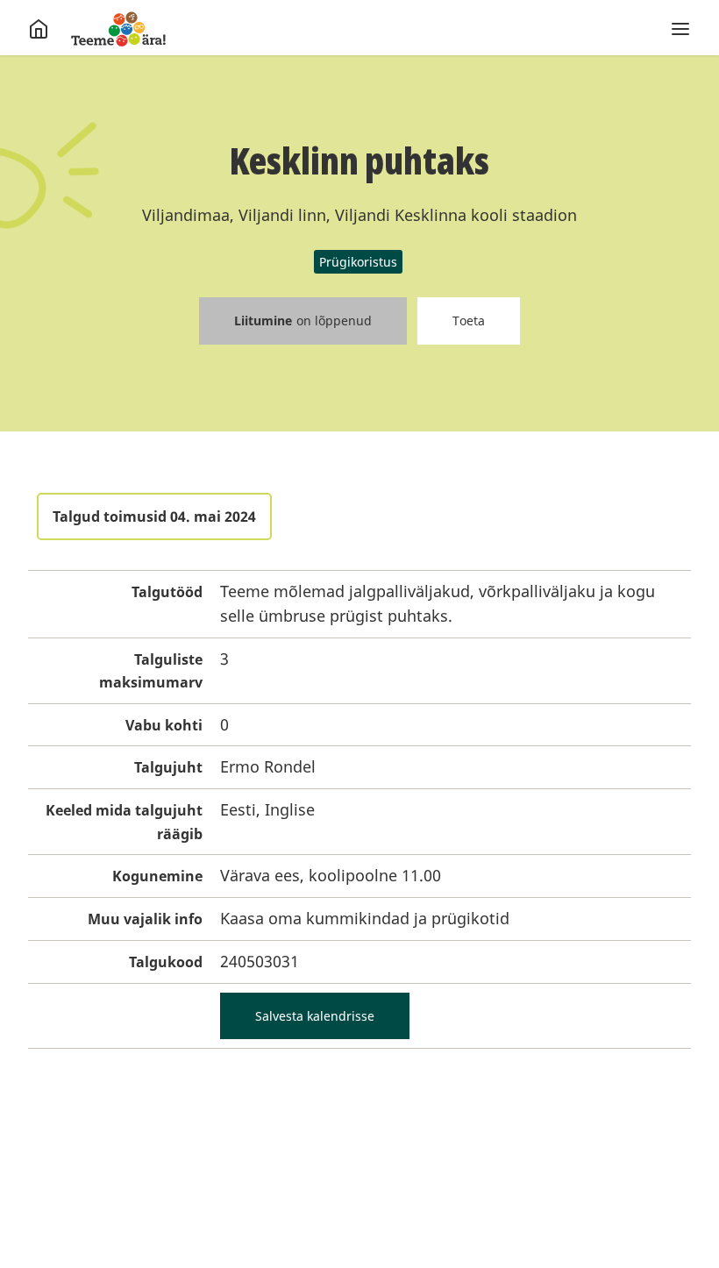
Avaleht (118, 28)
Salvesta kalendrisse (314, 1016)
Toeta (468, 320)
